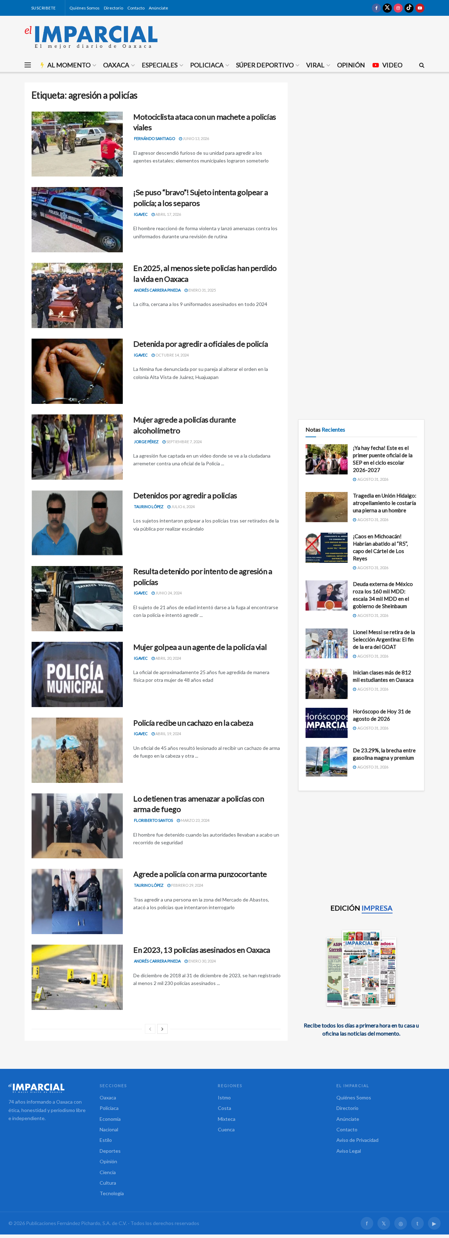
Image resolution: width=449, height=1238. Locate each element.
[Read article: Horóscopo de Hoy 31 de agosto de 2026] (327, 723)
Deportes (110, 1151)
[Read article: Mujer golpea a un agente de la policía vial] (77, 674)
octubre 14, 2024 (172, 355)
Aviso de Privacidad (357, 1140)
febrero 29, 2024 (186, 885)
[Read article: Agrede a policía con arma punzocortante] (77, 901)
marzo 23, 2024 (194, 820)
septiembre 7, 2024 (184, 441)
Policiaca (206, 65)
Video (392, 65)
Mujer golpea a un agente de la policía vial (200, 647)
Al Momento (69, 65)
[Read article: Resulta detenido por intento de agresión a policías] (77, 598)
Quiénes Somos (84, 8)
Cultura (108, 1183)
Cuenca (226, 1129)
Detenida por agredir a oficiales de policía (200, 343)
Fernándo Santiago (154, 138)
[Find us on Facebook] (376, 8)
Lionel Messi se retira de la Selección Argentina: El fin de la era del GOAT (384, 639)
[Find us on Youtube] (419, 8)
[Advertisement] (361, 131)
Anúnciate (158, 8)
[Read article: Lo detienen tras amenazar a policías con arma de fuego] (77, 826)
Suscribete (43, 8)
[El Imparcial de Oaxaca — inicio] (47, 1088)
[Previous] (150, 1029)
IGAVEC (141, 214)
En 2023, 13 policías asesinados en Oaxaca (201, 949)
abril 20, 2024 (168, 658)
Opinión (351, 65)
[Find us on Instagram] (398, 8)
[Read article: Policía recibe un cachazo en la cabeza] (77, 750)
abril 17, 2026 (168, 214)
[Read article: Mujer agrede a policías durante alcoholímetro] (77, 447)
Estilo (106, 1140)
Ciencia (108, 1172)
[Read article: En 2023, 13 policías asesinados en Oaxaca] (77, 977)
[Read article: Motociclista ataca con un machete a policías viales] (77, 144)
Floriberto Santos (153, 820)
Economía (110, 1119)
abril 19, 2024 (168, 733)
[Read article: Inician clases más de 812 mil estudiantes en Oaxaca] (327, 684)
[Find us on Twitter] (387, 8)
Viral (315, 65)
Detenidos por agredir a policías (185, 495)
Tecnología (112, 1193)
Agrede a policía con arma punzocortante (200, 874)
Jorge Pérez (146, 441)
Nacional (109, 1129)
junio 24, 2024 (168, 593)
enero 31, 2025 (202, 290)
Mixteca (226, 1119)
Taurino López (148, 506)
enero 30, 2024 (202, 961)
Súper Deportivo (265, 65)
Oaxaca (116, 65)
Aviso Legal (348, 1151)
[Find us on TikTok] (409, 8)
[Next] (162, 1029)
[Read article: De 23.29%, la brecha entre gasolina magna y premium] (327, 762)
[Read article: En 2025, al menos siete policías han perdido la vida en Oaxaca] (77, 295)
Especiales (159, 65)
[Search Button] (421, 65)
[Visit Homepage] (91, 36)
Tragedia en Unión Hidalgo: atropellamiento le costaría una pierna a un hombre (384, 502)
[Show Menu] (28, 64)
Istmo (224, 1097)
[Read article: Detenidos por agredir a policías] (77, 522)
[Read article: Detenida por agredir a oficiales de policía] (77, 371)
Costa (224, 1108)
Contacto (136, 8)
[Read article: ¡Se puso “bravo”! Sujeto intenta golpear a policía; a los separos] (77, 219)
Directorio (113, 8)
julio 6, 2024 (182, 506)
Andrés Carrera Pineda (157, 290)
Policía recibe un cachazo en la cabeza (193, 722)
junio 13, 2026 (195, 138)
